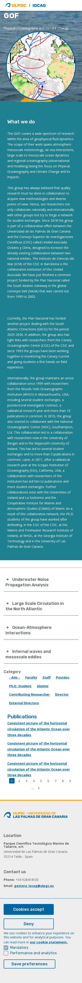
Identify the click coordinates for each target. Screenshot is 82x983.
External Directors (24, 703)
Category (12, 672)
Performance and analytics (33, 953)
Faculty (31, 677)
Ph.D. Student (20, 686)
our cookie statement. (49, 942)
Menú (76, 16)
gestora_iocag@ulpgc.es (34, 886)
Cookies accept (28, 909)
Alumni (42, 686)
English (42, 15)
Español (63, 15)
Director (62, 694)
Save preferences (29, 963)
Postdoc (62, 677)
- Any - (14, 677)
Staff (47, 677)
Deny (29, 923)
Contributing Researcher (29, 694)
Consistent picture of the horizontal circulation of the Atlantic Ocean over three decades (38, 729)
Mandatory (19, 947)
